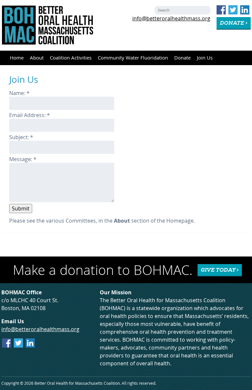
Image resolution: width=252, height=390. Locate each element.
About (37, 58)
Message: (22, 159)
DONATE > (233, 23)
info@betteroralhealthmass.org (171, 18)
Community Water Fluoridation (133, 58)
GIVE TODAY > (220, 270)
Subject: (21, 137)
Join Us (205, 58)
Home (17, 58)
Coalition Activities (71, 58)
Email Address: (29, 115)
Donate (182, 58)
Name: (19, 93)
